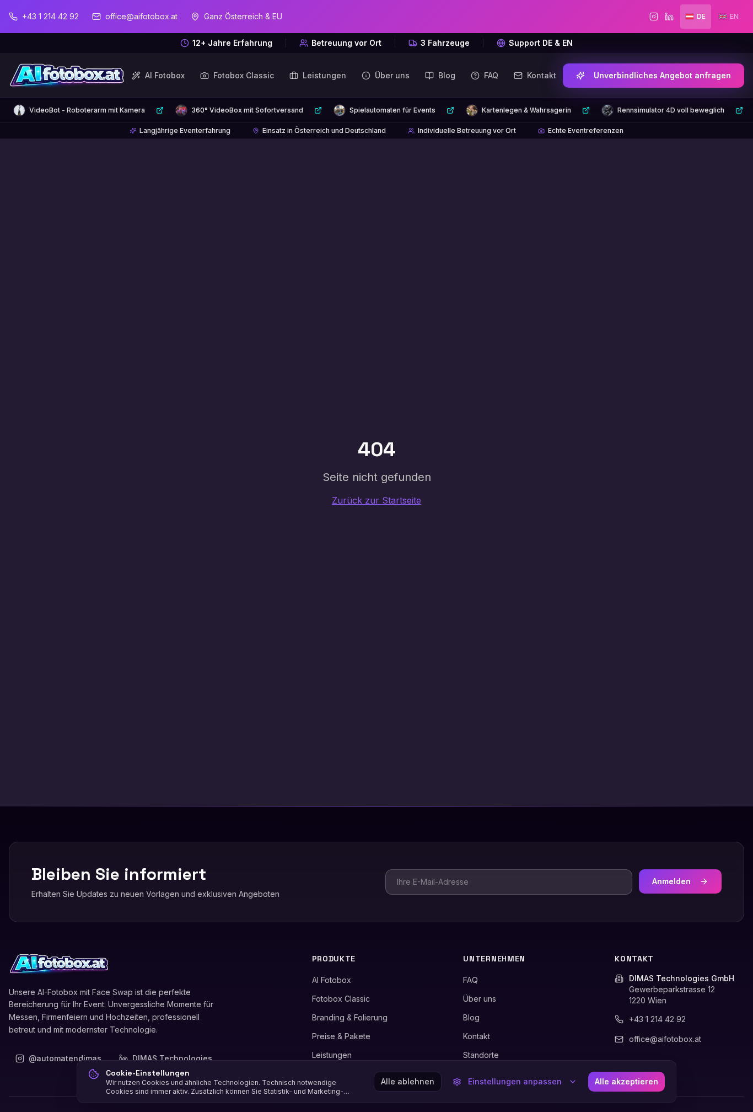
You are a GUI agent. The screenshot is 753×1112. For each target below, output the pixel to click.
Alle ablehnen (407, 1081)
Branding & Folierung (350, 1017)
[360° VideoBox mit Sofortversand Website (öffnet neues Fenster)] (318, 110)
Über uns (479, 998)
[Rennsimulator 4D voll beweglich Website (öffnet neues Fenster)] (739, 110)
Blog (471, 1017)
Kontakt (476, 1036)
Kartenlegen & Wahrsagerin (526, 110)
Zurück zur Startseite (376, 500)
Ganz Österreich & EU (243, 16)
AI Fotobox (331, 980)
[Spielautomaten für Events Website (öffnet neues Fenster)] (450, 110)
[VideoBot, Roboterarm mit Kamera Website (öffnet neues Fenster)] (160, 110)
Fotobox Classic (341, 998)
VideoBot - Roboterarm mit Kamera (87, 110)
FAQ (470, 980)
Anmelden (671, 881)
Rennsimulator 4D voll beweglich (670, 110)
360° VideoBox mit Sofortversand (247, 110)
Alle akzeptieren (626, 1081)
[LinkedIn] (669, 16)
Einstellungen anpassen (515, 1081)
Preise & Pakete (341, 1036)
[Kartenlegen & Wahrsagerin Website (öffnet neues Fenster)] (586, 110)
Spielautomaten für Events (392, 110)
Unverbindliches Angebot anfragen (662, 75)
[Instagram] (653, 16)
